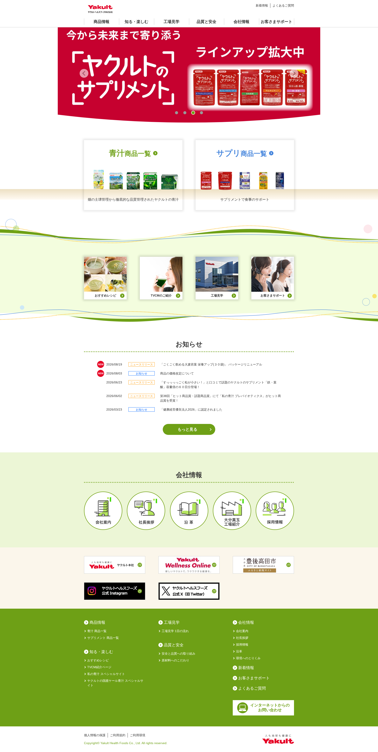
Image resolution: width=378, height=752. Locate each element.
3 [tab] (193, 113)
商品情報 (101, 21)
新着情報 (262, 5)
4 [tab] (201, 113)
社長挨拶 (242, 638)
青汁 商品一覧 (97, 631)
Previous (84, 73)
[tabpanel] (189, 73)
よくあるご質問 (283, 5)
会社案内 (242, 631)
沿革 (239, 651)
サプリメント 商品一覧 (103, 638)
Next (294, 73)
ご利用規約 (117, 735)
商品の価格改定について (177, 373)
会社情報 (241, 21)
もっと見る (187, 429)
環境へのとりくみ (248, 658)
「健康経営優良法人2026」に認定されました (191, 409)
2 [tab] (185, 113)
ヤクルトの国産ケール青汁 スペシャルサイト (115, 683)
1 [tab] (176, 113)
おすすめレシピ (98, 660)
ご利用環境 (137, 735)
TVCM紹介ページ (99, 667)
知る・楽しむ (136, 21)
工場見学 (171, 21)
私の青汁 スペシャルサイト (106, 674)
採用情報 (242, 644)
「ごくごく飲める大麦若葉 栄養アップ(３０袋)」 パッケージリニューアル (211, 364)
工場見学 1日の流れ (175, 631)
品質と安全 (206, 21)
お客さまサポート (276, 21)
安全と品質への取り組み (178, 653)
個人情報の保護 (94, 735)
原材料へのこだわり (175, 660)
